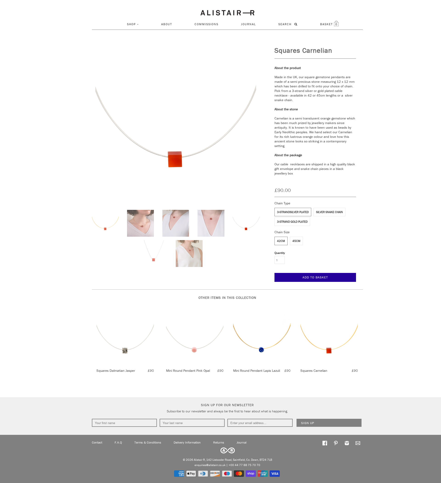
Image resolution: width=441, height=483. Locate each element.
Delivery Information (187, 442)
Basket (329, 24)
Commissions (206, 24)
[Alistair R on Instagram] (347, 443)
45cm (296, 241)
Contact (97, 442)
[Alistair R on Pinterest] (335, 443)
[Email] (358, 443)
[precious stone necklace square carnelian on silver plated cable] (176, 126)
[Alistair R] (227, 12)
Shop (131, 24)
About (166, 24)
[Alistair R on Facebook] (324, 443)
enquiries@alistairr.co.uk (210, 465)
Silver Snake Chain (329, 212)
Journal (248, 24)
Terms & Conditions (147, 442)
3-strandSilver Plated (293, 212)
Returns (218, 442)
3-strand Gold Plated (292, 222)
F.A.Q (118, 442)
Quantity (279, 253)
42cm (281, 241)
